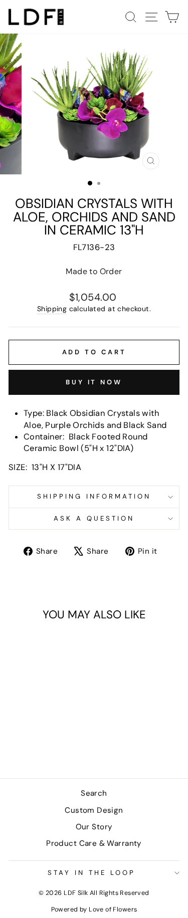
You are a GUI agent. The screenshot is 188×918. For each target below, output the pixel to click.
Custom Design (94, 810)
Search (94, 793)
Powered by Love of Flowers (94, 909)
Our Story (94, 827)
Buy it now (94, 382)
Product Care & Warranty (94, 843)
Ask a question (94, 518)
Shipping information (94, 496)
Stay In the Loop (91, 872)
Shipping (52, 308)
